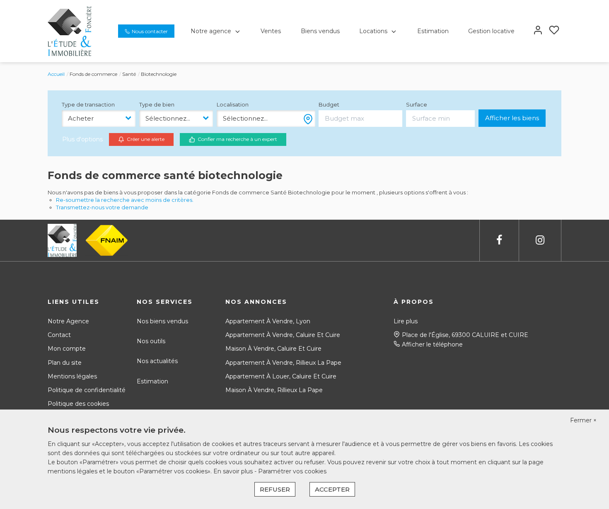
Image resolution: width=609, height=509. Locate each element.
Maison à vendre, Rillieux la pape (274, 390)
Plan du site (65, 362)
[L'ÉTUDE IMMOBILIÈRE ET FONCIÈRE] (69, 30)
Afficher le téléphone (432, 344)
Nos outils (151, 341)
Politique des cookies (78, 403)
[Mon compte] (538, 31)
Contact (59, 335)
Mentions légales (72, 376)
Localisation (233, 104)
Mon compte (67, 348)
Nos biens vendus (162, 321)
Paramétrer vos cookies (292, 471)
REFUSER (275, 489)
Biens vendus (320, 31)
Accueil (56, 74)
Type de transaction (88, 104)
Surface (416, 104)
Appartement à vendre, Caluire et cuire (282, 335)
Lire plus (406, 321)
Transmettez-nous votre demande (102, 207)
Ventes (271, 31)
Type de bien (156, 104)
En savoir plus (233, 471)
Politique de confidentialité (87, 390)
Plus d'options (82, 139)
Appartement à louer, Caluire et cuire (280, 376)
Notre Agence (68, 321)
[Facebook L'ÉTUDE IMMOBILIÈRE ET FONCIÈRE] (499, 240)
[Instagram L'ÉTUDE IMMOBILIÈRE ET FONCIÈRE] (540, 240)
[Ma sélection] (554, 31)
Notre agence (211, 31)
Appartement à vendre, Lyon (267, 321)
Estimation (433, 31)
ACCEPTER (332, 489)
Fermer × (583, 420)
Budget (329, 104)
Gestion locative (491, 31)
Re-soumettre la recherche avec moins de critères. (124, 199)
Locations (373, 31)
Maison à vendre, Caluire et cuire (273, 348)
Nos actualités (157, 361)
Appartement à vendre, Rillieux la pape (283, 362)
